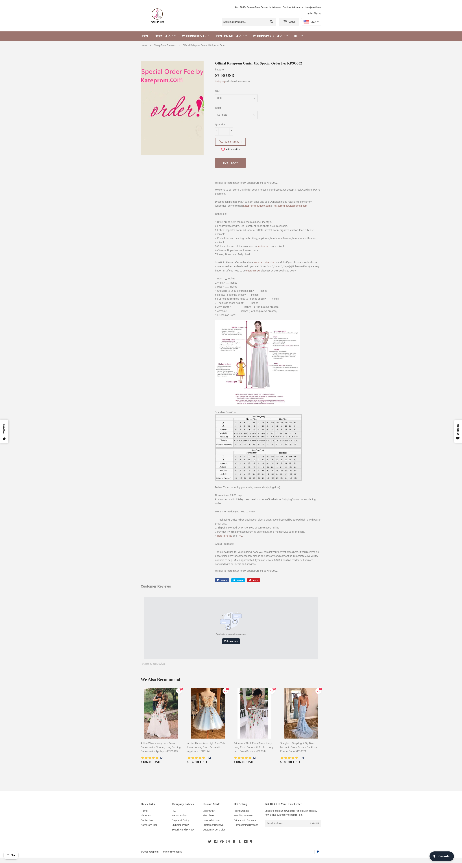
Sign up (317, 13)
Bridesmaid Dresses (245, 820)
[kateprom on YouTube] (246, 842)
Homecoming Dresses (230, 36)
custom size (253, 270)
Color (218, 107)
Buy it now (230, 162)
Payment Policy (180, 820)
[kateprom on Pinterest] (222, 842)
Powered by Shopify (172, 851)
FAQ (239, 535)
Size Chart (208, 815)
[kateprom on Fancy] (251, 842)
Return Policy (224, 535)
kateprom (153, 851)
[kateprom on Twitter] (210, 842)
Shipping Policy (180, 824)
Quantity (220, 124)
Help (297, 36)
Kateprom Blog (149, 824)
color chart (264, 246)
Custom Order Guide (214, 829)
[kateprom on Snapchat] (234, 842)
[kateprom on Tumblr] (239, 842)
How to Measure (212, 820)
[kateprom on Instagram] (228, 842)
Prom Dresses (164, 36)
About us (146, 815)
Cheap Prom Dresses (165, 45)
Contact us (147, 820)
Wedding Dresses (194, 36)
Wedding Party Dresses (269, 36)
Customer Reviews (213, 824)
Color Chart (209, 810)
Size (217, 91)
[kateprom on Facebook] (216, 842)
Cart (291, 21)
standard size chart (265, 262)
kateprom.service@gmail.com (290, 205)
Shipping (220, 81)
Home (145, 36)
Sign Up (314, 823)
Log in (309, 13)
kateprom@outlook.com (257, 205)
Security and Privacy (183, 829)
